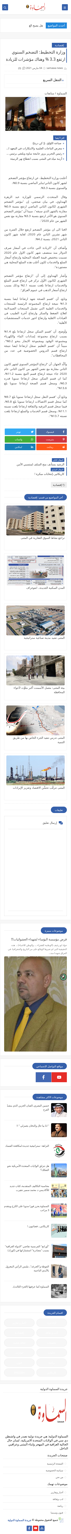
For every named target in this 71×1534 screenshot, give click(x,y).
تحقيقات (51, 1342)
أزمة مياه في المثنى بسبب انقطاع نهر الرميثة (36, 158)
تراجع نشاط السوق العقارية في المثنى (43, 538)
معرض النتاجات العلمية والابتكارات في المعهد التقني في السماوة (34, 148)
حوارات (19, 1352)
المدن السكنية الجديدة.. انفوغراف (45, 588)
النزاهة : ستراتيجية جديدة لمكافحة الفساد (27, 1146)
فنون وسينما (57, 1512)
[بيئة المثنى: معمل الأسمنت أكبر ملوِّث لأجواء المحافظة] (35, 670)
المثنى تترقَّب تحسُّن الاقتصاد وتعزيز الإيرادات (39, 788)
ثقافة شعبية (19, 1342)
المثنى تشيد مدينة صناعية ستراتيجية (44, 638)
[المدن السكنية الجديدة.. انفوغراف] (35, 570)
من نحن (59, 1477)
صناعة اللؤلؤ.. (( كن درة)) (47, 143)
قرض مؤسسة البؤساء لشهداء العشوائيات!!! (39, 939)
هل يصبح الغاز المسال (30, 25)
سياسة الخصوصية (54, 1470)
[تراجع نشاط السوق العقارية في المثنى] (35, 520)
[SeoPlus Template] (61, 1520)
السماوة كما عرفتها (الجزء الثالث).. (30, 1286)
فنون (19, 1362)
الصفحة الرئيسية (55, 1463)
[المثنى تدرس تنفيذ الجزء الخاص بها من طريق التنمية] (35, 720)
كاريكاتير (51, 1372)
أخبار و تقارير (19, 1323)
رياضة (52, 1362)
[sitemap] (42, 1528)
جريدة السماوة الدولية (19, 1520)
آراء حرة (51, 1323)
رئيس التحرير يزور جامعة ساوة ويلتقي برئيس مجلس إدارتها (34, 153)
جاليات (51, 1352)
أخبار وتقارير (57, 1492)
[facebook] (43, 1077)
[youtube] (59, 1077)
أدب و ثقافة (52, 1332)
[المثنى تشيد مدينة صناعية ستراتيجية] (35, 620)
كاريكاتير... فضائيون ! (38, 1226)
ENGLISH (19, 1372)
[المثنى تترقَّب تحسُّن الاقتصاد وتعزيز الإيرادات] (35, 770)
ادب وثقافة (58, 1499)
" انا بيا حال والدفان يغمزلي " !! (33, 1125)
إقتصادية (59, 45)
